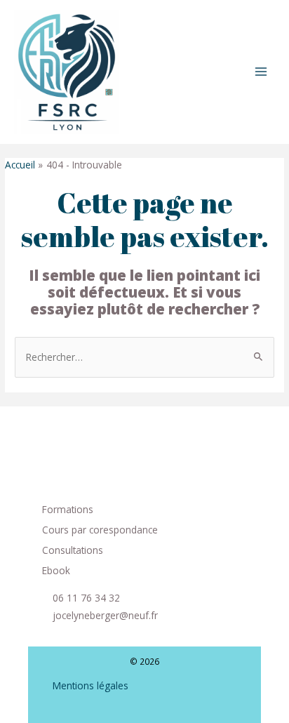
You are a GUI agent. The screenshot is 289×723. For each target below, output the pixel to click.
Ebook (56, 570)
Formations (67, 509)
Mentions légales (90, 685)
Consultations (72, 550)
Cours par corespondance (100, 529)
